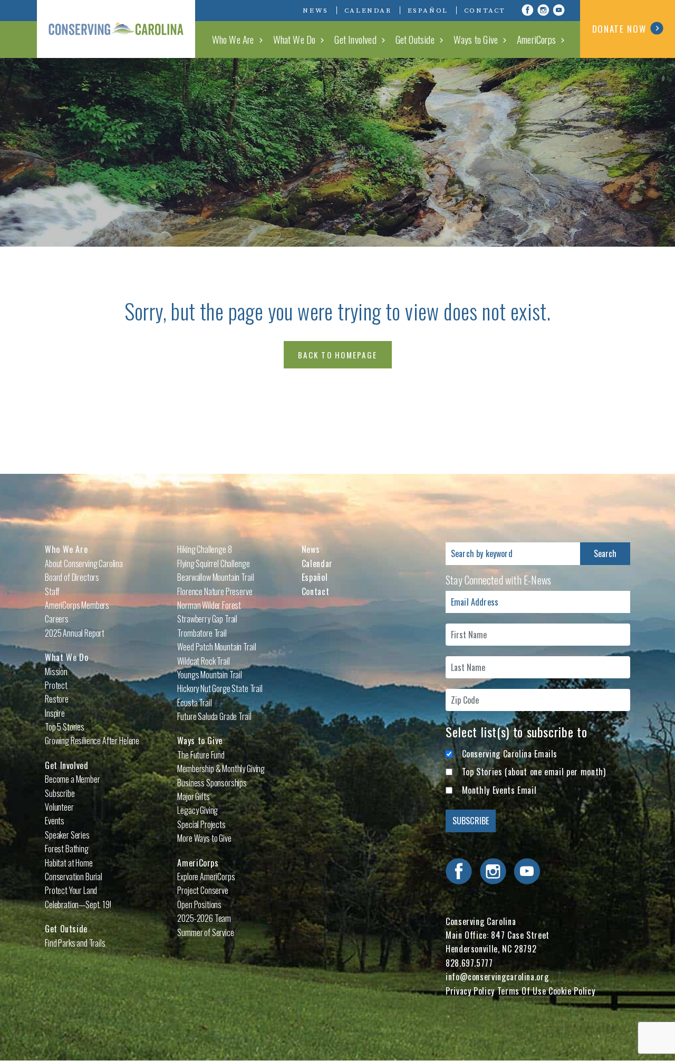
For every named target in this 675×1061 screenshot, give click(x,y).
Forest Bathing (67, 848)
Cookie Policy (571, 991)
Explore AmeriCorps (206, 876)
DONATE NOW (619, 28)
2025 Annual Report (74, 633)
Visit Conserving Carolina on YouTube (559, 10)
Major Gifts (193, 796)
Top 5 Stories (64, 727)
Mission (56, 671)
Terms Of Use (521, 991)
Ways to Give (476, 39)
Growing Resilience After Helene (92, 740)
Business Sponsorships (212, 782)
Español (428, 10)
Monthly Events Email (499, 790)
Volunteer (59, 807)
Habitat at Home (69, 862)
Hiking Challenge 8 (204, 549)
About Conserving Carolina (84, 563)
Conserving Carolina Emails (510, 753)
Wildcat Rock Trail (203, 661)
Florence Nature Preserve (214, 591)
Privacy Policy (470, 991)
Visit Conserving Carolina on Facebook (527, 10)
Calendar (368, 10)
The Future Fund (201, 754)
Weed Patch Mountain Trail (216, 646)
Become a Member (72, 779)
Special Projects (201, 824)
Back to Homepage (337, 355)
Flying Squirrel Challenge (213, 563)
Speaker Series (67, 835)
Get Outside (415, 39)
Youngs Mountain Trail (209, 674)
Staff (52, 591)
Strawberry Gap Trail (207, 618)
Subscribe (60, 793)
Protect (56, 685)
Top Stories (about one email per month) (534, 771)
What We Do (294, 39)
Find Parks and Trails (75, 943)
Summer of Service (205, 932)
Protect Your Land (71, 890)
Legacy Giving (197, 810)
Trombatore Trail (201, 633)
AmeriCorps (536, 39)
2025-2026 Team (204, 918)
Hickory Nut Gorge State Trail (219, 688)
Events (54, 820)
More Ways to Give (204, 838)
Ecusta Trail (194, 702)
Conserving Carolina (116, 29)
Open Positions (199, 904)
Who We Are (233, 39)
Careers (57, 618)
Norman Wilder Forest (209, 605)
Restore (57, 699)
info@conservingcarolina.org (497, 976)
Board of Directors (72, 577)
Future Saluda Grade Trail (214, 716)
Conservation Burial (73, 876)
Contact (485, 10)
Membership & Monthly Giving (221, 768)
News (315, 10)
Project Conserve (202, 890)
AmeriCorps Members (77, 605)
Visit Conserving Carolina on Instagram (543, 10)
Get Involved (355, 39)
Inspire (55, 713)
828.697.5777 (469, 963)
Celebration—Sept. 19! (78, 904)
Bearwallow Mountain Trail (215, 577)
